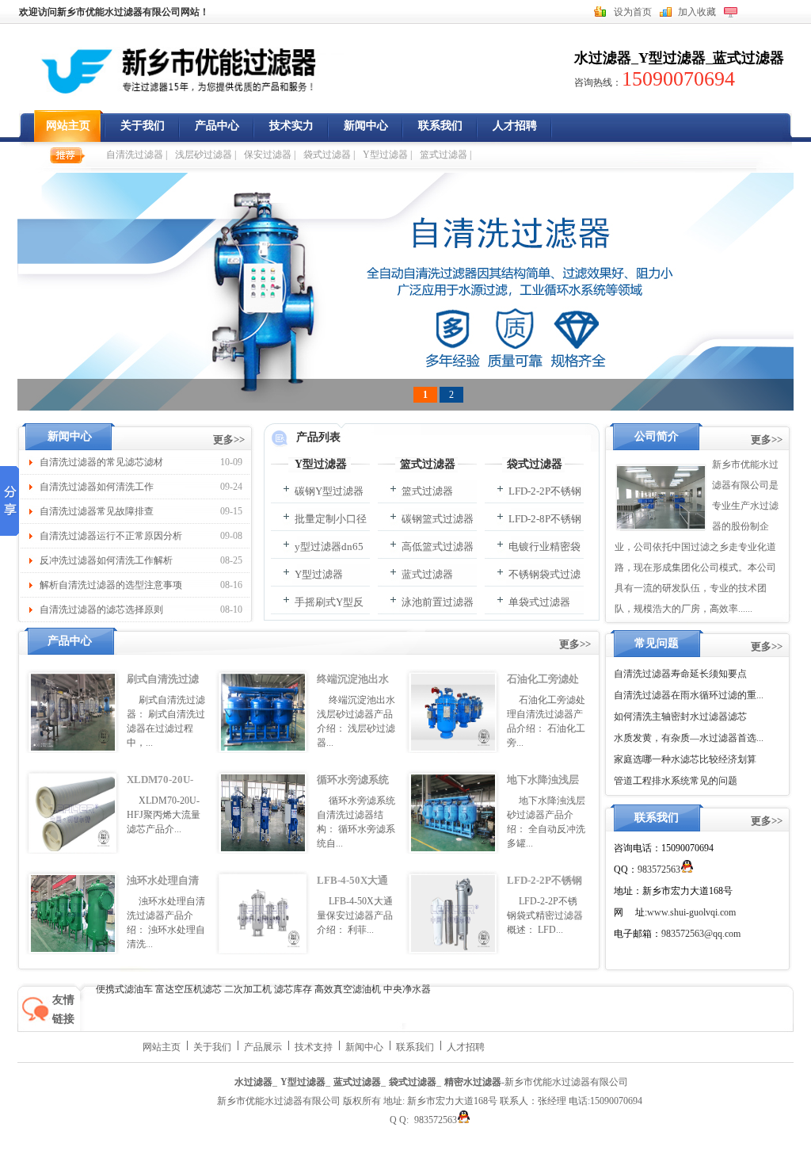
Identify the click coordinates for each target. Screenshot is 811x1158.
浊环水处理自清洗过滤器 (163, 890)
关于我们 (142, 126)
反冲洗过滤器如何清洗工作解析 (106, 560)
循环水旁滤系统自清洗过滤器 (353, 789)
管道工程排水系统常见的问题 (675, 780)
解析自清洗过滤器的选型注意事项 (111, 584)
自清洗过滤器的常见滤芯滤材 (101, 462)
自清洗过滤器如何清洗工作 (97, 486)
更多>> (229, 439)
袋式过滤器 (534, 464)
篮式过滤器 (427, 464)
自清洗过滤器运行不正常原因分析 (111, 535)
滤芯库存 (293, 989)
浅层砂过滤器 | (205, 154)
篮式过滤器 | (445, 154)
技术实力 (291, 126)
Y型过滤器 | (387, 154)
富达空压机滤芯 (188, 989)
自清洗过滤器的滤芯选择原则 (101, 609)
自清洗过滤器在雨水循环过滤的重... (688, 695)
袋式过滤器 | (329, 154)
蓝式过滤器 (748, 58)
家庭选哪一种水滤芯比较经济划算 (685, 759)
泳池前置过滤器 (438, 602)
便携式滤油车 (124, 989)
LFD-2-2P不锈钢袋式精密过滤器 (544, 890)
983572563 (659, 869)
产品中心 (217, 126)
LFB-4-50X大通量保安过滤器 (352, 890)
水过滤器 (602, 58)
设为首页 (633, 11)
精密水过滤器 (472, 1081)
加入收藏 (697, 11)
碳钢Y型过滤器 (329, 491)
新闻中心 (366, 126)
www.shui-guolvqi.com (691, 912)
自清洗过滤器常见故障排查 (97, 511)
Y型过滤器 (672, 58)
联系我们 (440, 126)
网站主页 (68, 126)
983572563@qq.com (701, 933)
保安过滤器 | (269, 154)
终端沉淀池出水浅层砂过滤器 (353, 689)
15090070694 (678, 78)
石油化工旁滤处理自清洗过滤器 (543, 689)
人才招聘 (515, 126)
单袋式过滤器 (539, 602)
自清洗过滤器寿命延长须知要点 (680, 673)
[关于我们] (660, 497)
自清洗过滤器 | (136, 154)
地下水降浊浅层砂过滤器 (543, 789)
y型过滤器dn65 (329, 546)
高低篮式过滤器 (438, 546)
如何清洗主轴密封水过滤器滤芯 (680, 716)
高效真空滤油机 (347, 989)
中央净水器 (407, 989)
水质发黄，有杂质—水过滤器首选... (688, 737)
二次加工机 (248, 989)
